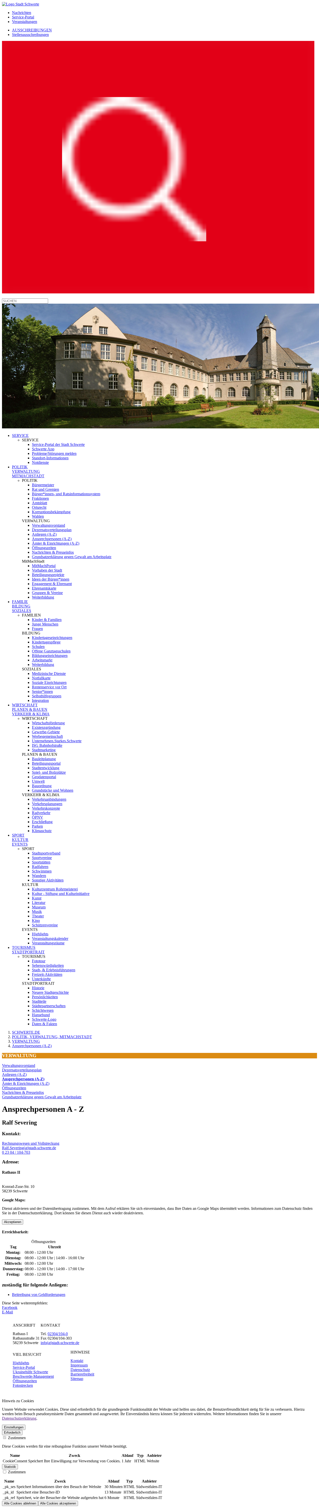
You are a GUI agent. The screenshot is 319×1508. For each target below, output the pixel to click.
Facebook (9, 1307)
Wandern (39, 876)
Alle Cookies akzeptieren (58, 1503)
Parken (37, 826)
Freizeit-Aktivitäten (47, 974)
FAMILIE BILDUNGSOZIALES (21, 606)
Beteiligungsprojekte (48, 575)
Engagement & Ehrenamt (52, 584)
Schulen (38, 646)
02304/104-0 (58, 1334)
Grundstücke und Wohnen (52, 790)
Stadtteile (39, 1001)
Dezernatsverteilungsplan (52, 530)
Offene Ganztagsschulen (51, 651)
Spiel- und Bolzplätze (49, 772)
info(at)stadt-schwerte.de (60, 1343)
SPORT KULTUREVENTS (20, 839)
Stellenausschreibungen (30, 34)
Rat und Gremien (45, 489)
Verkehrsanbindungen (49, 799)
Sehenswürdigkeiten (48, 965)
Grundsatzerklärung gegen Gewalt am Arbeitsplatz (71, 557)
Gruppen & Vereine (47, 593)
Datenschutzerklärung (19, 1418)
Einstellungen (13, 1427)
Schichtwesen (43, 1010)
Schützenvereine (45, 925)
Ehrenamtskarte (44, 588)
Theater (38, 916)
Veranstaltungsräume (48, 943)
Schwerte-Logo (44, 1019)
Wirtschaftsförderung (48, 723)
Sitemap (77, 1379)
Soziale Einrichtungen (49, 682)
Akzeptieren (12, 1222)
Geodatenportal (44, 777)
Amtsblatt (39, 503)
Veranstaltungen (24, 21)
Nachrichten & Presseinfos (53, 552)
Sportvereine (42, 858)
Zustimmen (16, 1438)
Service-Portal (23, 17)
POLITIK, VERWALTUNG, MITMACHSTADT (52, 1037)
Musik (37, 911)
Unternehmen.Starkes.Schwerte (56, 741)
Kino (36, 920)
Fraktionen (40, 498)
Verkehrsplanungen (47, 804)
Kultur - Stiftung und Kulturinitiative (60, 893)
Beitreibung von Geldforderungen (38, 1294)
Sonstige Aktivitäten (48, 880)
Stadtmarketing (44, 750)
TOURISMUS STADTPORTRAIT (28, 949)
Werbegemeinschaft (47, 736)
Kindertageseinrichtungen (52, 637)
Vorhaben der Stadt (47, 570)
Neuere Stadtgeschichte (50, 992)
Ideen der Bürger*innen (50, 579)
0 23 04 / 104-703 (16, 1152)
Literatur (38, 902)
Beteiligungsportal (46, 763)
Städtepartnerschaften (49, 1006)
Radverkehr (41, 813)
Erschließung (42, 822)
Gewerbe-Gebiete (46, 732)
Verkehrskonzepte (46, 808)
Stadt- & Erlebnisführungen (53, 970)
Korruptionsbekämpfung (51, 512)
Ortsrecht (39, 507)
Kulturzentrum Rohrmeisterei (55, 889)
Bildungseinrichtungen (50, 655)
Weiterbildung (43, 597)
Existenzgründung (46, 727)
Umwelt (38, 781)
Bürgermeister (43, 485)
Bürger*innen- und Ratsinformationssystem (66, 494)
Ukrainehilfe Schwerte (30, 1372)
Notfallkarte (41, 678)
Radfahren (40, 867)
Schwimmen (42, 871)
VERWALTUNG (26, 1041)
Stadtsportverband (46, 853)
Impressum (79, 1365)
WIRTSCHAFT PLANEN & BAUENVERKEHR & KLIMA (31, 709)
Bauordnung (42, 786)
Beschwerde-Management (33, 1376)
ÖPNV (37, 817)
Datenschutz (80, 1370)
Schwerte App (43, 449)
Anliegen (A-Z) (44, 534)
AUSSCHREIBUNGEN (32, 30)
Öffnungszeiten (44, 548)
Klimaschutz (42, 831)
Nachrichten (21, 12)
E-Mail (7, 1312)
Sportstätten (41, 862)
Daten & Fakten (44, 1024)
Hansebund (41, 1015)
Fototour (38, 961)
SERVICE (20, 435)
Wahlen (38, 516)
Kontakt (77, 1361)
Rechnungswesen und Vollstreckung (30, 1143)
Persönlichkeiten (45, 997)
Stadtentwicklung (45, 768)
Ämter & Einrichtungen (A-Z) (55, 543)
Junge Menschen (45, 624)
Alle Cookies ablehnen (20, 1503)
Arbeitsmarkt (42, 660)
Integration (40, 700)
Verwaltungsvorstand (48, 525)
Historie (38, 988)
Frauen (37, 629)
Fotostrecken (23, 1385)
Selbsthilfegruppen (46, 696)
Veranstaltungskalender (50, 938)
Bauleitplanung (44, 759)
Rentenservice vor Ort (49, 687)
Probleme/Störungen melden (54, 453)
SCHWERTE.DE (26, 1032)
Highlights (40, 934)
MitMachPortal (44, 566)
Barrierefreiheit (82, 1374)
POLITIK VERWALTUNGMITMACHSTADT (28, 471)
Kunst (36, 898)
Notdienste (40, 462)
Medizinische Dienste (49, 673)
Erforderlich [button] (12, 1432)
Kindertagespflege (46, 642)
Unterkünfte (41, 979)
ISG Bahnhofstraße (47, 745)
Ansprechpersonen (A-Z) (52, 539)
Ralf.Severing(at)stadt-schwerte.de (29, 1148)
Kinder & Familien (47, 620)
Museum (39, 907)
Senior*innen (42, 691)
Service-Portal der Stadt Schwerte (58, 444)
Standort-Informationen (50, 458)
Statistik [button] (10, 1467)
